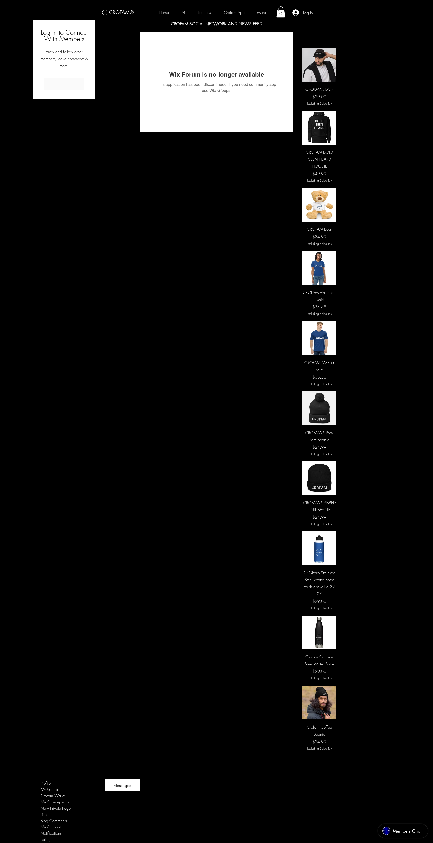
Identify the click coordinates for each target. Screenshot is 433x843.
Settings (47, 839)
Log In (64, 84)
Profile (46, 783)
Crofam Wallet (53, 795)
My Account (51, 827)
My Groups (50, 789)
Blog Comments (54, 820)
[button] (280, 11)
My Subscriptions (55, 802)
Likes (44, 814)
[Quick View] (319, 65)
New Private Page (56, 808)
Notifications (51, 833)
